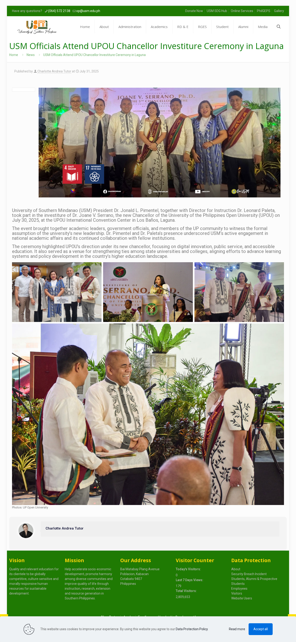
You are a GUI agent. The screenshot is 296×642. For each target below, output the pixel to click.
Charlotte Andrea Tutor (54, 71)
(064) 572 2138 (59, 11)
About (235, 569)
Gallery (279, 11)
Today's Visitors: (189, 569)
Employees (239, 588)
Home (13, 55)
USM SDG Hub (217, 11)
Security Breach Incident (249, 574)
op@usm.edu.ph (88, 11)
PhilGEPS (263, 11)
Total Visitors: (186, 591)
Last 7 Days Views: (190, 580)
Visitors (236, 593)
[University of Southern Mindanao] (37, 26)
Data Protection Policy (192, 629)
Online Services (242, 11)
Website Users (241, 598)
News (31, 55)
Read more (237, 629)
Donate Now (194, 11)
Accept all (260, 629)
